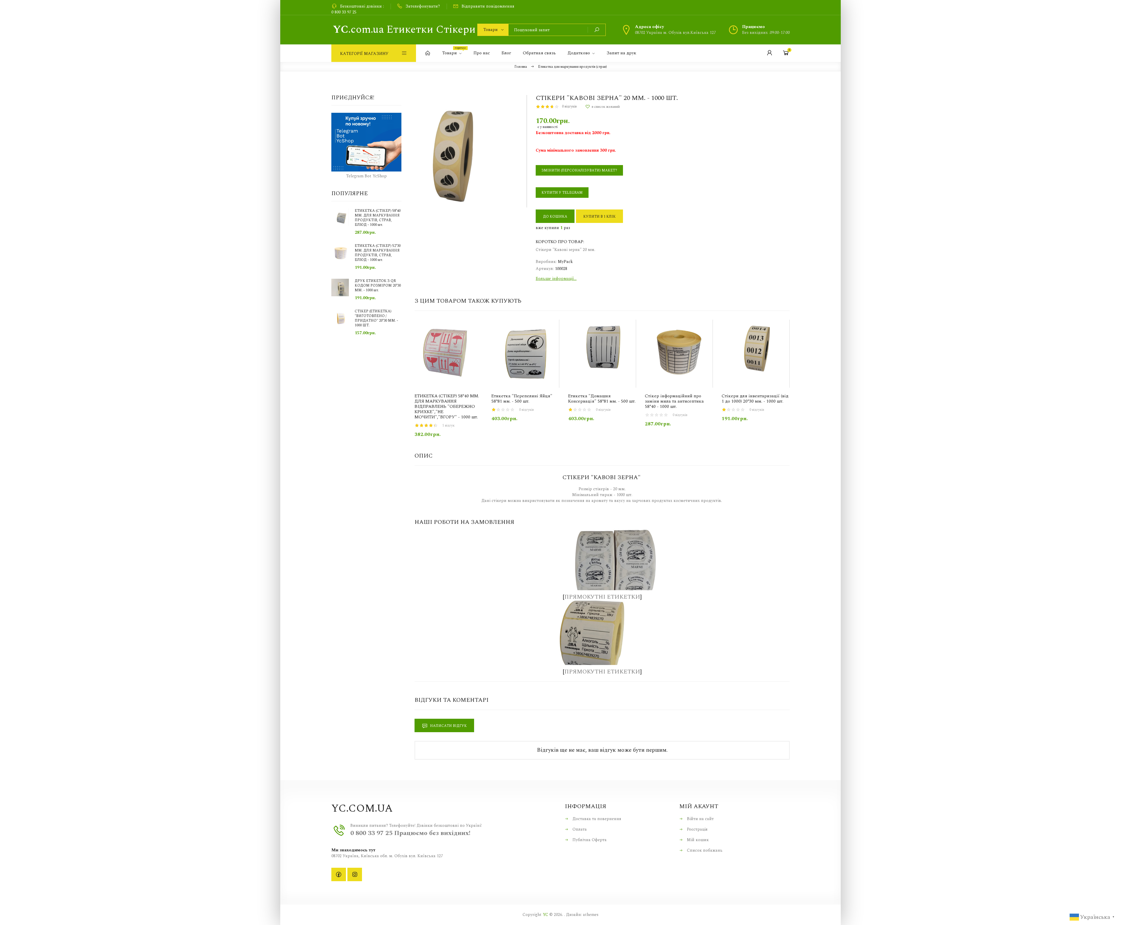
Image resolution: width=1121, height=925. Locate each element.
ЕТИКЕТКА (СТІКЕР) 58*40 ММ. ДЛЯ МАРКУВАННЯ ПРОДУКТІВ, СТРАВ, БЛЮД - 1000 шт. (378, 218)
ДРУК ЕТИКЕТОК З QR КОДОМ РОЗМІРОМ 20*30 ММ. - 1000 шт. (378, 286)
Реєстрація (697, 829)
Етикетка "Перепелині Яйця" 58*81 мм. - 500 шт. (521, 399)
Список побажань (704, 850)
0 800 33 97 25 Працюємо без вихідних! (410, 833)
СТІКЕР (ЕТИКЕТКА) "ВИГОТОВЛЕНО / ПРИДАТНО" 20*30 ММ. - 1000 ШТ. (376, 318)
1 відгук (448, 425)
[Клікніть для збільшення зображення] (471, 151)
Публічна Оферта (589, 840)
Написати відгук (448, 726)
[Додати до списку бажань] (602, 106)
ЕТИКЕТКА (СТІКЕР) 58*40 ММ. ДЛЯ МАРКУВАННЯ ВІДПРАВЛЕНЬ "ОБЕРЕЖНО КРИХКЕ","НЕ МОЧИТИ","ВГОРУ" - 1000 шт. (447, 407)
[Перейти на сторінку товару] (449, 354)
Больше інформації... (556, 279)
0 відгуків (569, 106)
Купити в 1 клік (599, 216)
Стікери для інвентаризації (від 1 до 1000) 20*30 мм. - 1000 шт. (755, 399)
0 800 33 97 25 (343, 12)
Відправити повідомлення (488, 6)
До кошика (555, 216)
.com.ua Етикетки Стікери (404, 30)
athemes (590, 915)
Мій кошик (697, 840)
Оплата (579, 829)
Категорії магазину (364, 54)
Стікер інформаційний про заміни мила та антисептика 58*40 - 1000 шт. (674, 401)
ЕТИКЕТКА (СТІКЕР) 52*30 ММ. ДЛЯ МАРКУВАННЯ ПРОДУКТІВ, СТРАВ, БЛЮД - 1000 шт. (378, 253)
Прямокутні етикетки (602, 597)
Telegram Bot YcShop (366, 176)
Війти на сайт (700, 819)
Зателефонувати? (422, 6)
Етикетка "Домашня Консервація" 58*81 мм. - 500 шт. (602, 399)
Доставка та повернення (596, 819)
